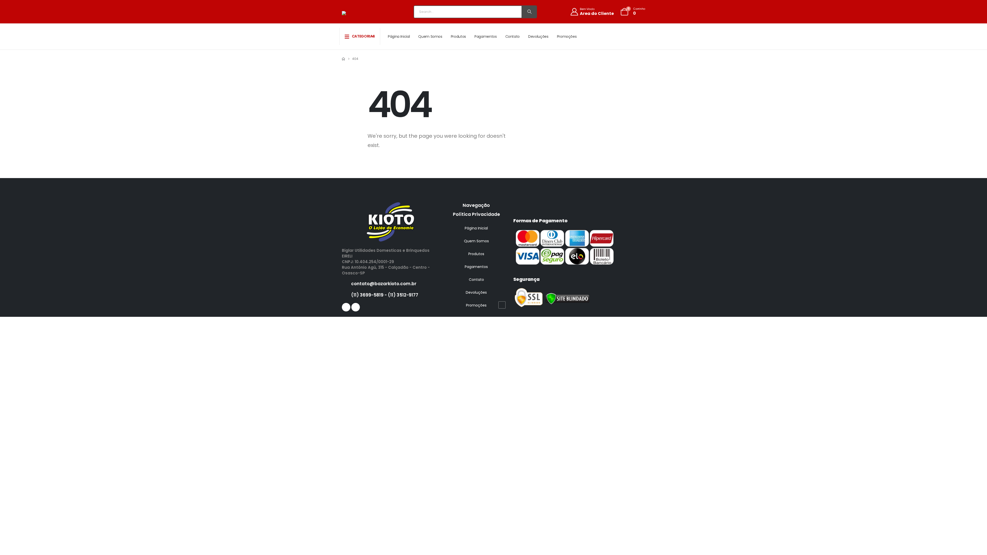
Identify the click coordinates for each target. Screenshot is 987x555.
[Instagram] (355, 307)
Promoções (567, 36)
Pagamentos (485, 36)
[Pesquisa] (529, 12)
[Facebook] (346, 307)
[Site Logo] (361, 13)
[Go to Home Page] (343, 59)
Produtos (458, 36)
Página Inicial (399, 36)
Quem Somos (430, 36)
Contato (512, 36)
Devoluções (538, 36)
